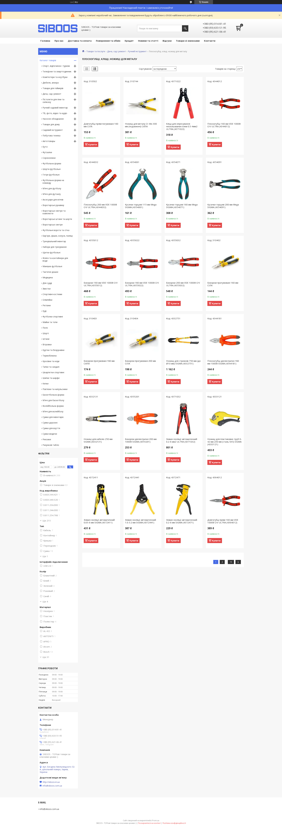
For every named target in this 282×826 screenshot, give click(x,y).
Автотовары (49, 141)
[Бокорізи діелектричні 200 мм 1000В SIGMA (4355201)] (142, 418)
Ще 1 (45, 556)
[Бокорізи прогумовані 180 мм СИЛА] (101, 340)
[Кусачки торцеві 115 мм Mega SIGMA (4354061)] (142, 184)
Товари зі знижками (188, 40)
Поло (45, 327)
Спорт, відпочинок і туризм (56, 65)
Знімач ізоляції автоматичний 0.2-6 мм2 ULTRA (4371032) (181, 440)
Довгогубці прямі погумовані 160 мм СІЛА (101, 125)
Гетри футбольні (51, 174)
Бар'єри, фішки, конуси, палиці (58, 235)
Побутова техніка (51, 135)
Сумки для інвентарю (53, 417)
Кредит (129, 40)
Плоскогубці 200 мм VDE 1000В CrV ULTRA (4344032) (100, 205)
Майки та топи (50, 322)
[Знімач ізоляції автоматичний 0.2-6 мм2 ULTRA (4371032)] (183, 418)
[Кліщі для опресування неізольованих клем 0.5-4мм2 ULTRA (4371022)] (183, 103)
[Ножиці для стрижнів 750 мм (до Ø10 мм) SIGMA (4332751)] (183, 340)
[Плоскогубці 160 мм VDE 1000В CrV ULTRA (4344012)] (224, 103)
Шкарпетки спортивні (53, 372)
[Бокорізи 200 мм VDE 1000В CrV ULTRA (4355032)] (183, 262)
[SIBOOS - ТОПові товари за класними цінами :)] (58, 28)
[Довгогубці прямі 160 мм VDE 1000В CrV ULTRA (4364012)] (224, 499)
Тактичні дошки (50, 271)
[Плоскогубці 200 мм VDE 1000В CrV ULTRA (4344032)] (101, 184)
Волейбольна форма (53, 405)
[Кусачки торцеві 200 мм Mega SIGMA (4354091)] (224, 184)
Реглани (47, 305)
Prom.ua (155, 820)
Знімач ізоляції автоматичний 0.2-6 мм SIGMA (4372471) (181, 521)
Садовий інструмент (53, 130)
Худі (44, 311)
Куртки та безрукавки (53, 350)
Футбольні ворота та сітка (56, 230)
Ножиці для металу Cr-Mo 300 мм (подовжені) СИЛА (141, 125)
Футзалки (47, 152)
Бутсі (45, 146)
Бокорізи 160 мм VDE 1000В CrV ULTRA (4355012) (101, 284)
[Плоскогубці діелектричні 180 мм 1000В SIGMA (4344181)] (224, 340)
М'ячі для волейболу (53, 411)
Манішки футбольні (52, 266)
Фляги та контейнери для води (55, 259)
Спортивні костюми (52, 294)
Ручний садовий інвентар (55, 107)
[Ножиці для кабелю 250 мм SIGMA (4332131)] (101, 418)
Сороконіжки (49, 157)
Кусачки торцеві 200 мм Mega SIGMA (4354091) (223, 205)
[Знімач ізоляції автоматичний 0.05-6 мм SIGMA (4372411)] (101, 499)
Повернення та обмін (108, 40)
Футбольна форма (52, 163)
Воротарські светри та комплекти (54, 212)
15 (231, 562)
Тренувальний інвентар (54, 241)
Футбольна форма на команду (53, 181)
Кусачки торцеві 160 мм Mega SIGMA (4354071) (182, 205)
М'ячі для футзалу (52, 194)
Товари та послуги (95, 51)
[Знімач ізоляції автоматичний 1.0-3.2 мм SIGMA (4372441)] (142, 499)
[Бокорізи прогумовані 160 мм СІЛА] (224, 262)
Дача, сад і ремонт (116, 51)
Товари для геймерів (53, 88)
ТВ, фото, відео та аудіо (55, 113)
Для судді (47, 283)
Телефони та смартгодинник (57, 71)
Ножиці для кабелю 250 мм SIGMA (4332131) (98, 440)
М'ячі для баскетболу (53, 400)
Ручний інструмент (137, 51)
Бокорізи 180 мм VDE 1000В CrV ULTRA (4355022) (142, 284)
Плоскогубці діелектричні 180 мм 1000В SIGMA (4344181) (223, 362)
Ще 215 (46, 520)
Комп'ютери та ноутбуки (55, 77)
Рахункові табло (51, 445)
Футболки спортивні (53, 316)
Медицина (48, 277)
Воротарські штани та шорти (57, 219)
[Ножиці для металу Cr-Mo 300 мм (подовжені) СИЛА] (142, 103)
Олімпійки (47, 299)
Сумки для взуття (51, 428)
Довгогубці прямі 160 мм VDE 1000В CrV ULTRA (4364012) (222, 521)
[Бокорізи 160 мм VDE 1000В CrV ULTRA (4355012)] (101, 262)
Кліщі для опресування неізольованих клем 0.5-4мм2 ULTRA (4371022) (181, 126)
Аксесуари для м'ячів (53, 199)
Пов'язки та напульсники (55, 389)
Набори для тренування (55, 247)
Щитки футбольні (51, 252)
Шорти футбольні (52, 169)
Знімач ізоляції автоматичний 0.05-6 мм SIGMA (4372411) (99, 521)
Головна (45, 40)
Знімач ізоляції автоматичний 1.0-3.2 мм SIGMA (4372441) (140, 521)
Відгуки (167, 40)
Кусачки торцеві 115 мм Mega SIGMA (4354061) (140, 205)
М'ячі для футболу (52, 188)
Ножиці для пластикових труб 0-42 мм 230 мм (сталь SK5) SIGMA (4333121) (224, 442)
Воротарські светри (53, 224)
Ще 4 (45, 601)
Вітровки (47, 344)
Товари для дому (51, 124)
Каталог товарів (48, 60)
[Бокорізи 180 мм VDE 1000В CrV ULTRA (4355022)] (142, 262)
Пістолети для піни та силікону (53, 100)
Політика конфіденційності (174, 823)
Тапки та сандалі (51, 366)
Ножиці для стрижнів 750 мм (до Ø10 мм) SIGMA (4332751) (183, 362)
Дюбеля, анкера (51, 82)
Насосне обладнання (53, 118)
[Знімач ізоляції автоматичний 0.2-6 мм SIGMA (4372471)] (183, 499)
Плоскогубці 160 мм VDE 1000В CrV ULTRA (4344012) (224, 125)
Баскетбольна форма (53, 394)
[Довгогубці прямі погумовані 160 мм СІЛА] (101, 103)
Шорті (46, 333)
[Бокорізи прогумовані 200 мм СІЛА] (142, 340)
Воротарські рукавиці (53, 205)
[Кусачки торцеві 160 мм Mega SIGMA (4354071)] (183, 184)
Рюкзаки (47, 439)
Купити (92, 144)
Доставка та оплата (80, 40)
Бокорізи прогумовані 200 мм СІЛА (140, 362)
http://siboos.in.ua (51, 782)
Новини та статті (148, 40)
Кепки (45, 383)
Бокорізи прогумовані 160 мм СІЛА (222, 284)
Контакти (209, 40)
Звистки (47, 288)
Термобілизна (50, 355)
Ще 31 (45, 657)
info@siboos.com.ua (52, 785)
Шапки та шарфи (51, 378)
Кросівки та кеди (51, 361)
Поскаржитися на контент (149, 823)
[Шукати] (185, 28)
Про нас (58, 40)
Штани (46, 338)
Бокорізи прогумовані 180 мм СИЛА (99, 362)
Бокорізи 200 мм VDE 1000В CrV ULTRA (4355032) (183, 284)
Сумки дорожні (50, 422)
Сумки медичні (50, 433)
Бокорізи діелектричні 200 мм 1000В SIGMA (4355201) (141, 440)
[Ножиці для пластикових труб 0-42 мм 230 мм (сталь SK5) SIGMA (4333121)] (224, 418)
